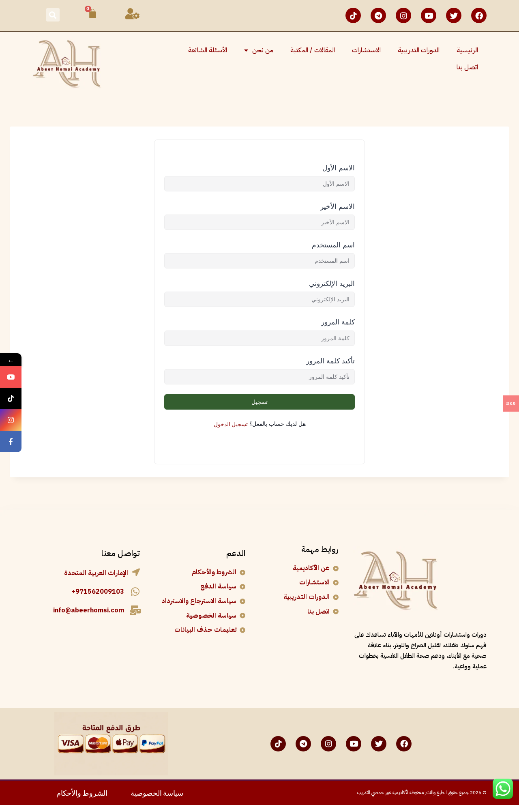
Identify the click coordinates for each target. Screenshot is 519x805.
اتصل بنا (467, 67)
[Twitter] (453, 15)
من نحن (262, 50)
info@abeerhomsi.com (88, 610)
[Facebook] (479, 15)
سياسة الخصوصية (157, 792)
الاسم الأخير (337, 206)
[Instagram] (403, 15)
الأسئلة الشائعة (207, 50)
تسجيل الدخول (231, 423)
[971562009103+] (135, 592)
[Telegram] (378, 15)
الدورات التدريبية (419, 50)
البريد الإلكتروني (332, 283)
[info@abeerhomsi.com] (135, 610)
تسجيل (259, 402)
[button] (53, 14)
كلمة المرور (338, 322)
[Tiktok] (353, 15)
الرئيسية (467, 50)
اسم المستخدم (333, 245)
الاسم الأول (338, 168)
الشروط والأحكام (81, 792)
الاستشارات (366, 50)
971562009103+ (98, 592)
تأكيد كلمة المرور (330, 361)
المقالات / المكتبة (312, 50)
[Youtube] (428, 15)
